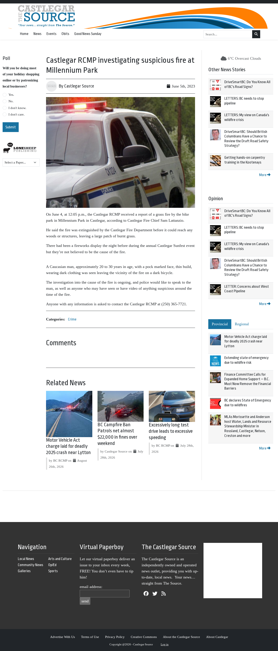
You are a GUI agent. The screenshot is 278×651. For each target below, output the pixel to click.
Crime (72, 319)
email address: (91, 587)
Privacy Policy (115, 637)
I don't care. (16, 114)
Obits (65, 34)
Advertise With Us (62, 637)
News (37, 34)
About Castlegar (217, 637)
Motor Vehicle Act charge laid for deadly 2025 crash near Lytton (68, 446)
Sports (53, 571)
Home (24, 34)
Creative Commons (144, 637)
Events (51, 34)
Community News (30, 565)
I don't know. (17, 108)
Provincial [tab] (220, 324)
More (263, 175)
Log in (165, 644)
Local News (26, 559)
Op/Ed (52, 565)
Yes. (11, 94)
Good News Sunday (87, 34)
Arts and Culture (60, 559)
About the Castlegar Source (181, 637)
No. (10, 101)
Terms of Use (90, 637)
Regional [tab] (242, 324)
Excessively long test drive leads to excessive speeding (171, 431)
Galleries (24, 571)
